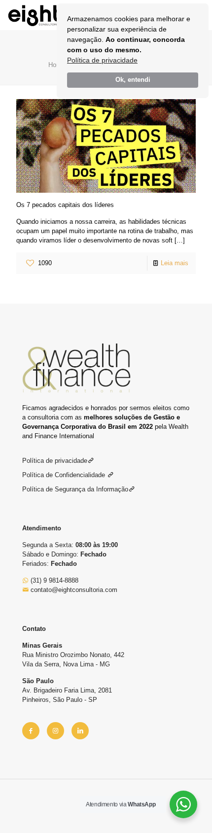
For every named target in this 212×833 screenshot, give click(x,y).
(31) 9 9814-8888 (53, 580)
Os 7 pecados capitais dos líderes (65, 204)
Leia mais (174, 263)
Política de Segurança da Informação (75, 489)
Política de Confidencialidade (64, 475)
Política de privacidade (102, 60)
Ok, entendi (132, 79)
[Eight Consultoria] (33, 14)
